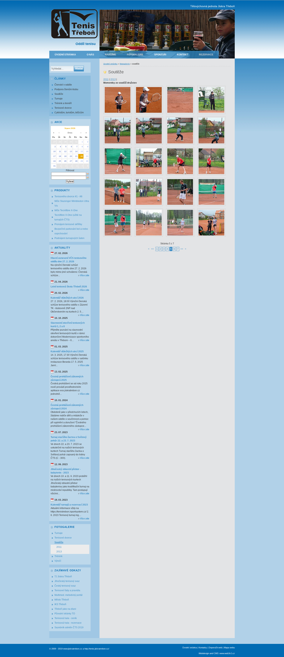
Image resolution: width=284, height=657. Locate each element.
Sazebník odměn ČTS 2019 (68, 627)
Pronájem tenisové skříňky (68, 224)
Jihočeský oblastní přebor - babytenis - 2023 (66, 471)
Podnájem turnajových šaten (69, 238)
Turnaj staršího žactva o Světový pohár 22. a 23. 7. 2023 (69, 439)
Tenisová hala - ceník (65, 618)
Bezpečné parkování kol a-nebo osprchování (71, 231)
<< (152, 249)
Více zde (84, 275)
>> (181, 249)
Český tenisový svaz (65, 585)
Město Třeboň (61, 599)
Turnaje (58, 98)
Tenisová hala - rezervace (68, 622)
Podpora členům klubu (66, 89)
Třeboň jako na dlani (65, 609)
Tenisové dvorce (63, 108)
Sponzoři (160, 54)
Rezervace (206, 54)
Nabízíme (110, 54)
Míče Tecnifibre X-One (66, 210)
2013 (113, 79)
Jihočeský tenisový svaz (67, 581)
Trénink (58, 556)
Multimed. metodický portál (68, 595)
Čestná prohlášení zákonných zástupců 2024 (67, 407)
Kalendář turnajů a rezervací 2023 (69, 504)
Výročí (57, 561)
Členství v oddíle (63, 84)
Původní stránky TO (64, 613)
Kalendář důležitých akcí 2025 (67, 351)
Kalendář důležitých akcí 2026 (67, 297)
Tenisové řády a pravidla (67, 590)
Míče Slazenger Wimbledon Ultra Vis (71, 203)
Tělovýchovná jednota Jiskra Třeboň (212, 6)
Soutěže (58, 94)
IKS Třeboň (60, 604)
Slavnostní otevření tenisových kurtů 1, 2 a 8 (68, 325)
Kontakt (182, 54)
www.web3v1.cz (227, 653)
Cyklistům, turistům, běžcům (69, 112)
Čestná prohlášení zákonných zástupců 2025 (67, 378)
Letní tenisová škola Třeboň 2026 (69, 286)
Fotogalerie (135, 54)
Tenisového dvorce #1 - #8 (68, 196)
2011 (106, 79)
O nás (90, 54)
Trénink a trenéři (63, 103)
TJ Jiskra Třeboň (63, 576)
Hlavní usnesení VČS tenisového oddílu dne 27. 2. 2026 (68, 260)
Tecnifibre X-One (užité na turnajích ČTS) (68, 217)
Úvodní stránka (65, 54)
